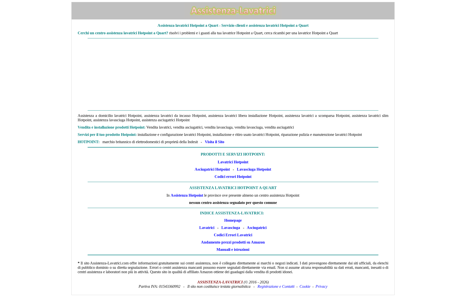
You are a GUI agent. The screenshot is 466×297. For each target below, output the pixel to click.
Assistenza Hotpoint (187, 195)
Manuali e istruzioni (232, 249)
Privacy (321, 286)
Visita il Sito (214, 142)
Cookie (305, 286)
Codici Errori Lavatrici (233, 235)
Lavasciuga (230, 228)
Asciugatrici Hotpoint (212, 169)
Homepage (233, 220)
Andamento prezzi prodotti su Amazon (233, 242)
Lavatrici (206, 228)
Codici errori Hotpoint (233, 177)
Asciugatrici (256, 228)
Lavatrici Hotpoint (233, 162)
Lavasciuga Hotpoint (254, 169)
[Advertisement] (233, 74)
